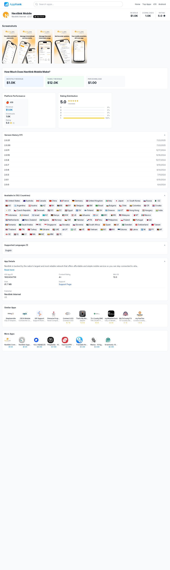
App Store (40, 17)
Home (137, 4)
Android (162, 4)
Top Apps (146, 4)
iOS (154, 4)
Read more (9, 270)
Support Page (65, 284)
